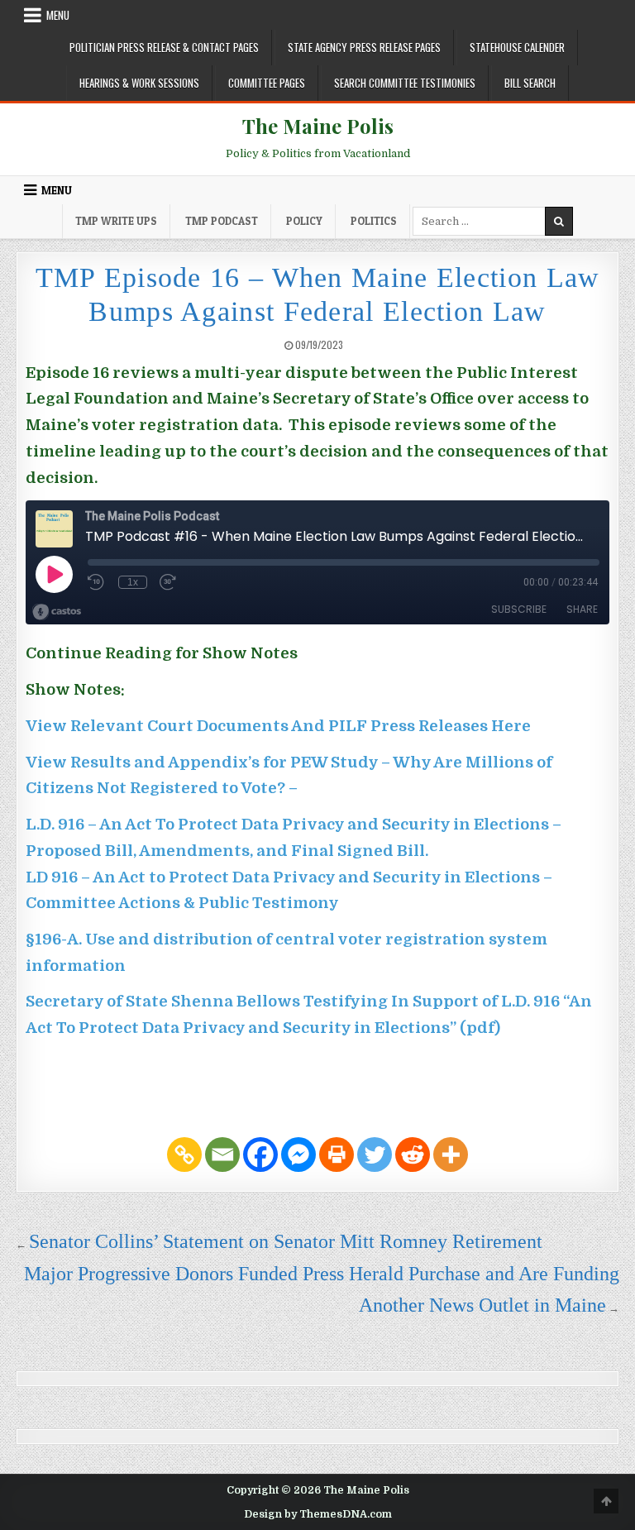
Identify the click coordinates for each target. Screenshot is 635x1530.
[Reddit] (412, 1154)
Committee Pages (266, 82)
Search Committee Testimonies (404, 82)
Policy (304, 220)
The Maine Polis (318, 125)
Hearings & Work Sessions (139, 82)
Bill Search (530, 82)
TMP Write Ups (116, 220)
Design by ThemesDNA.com (318, 1514)
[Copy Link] (184, 1154)
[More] (450, 1154)
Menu (57, 15)
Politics (374, 220)
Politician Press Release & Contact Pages (164, 47)
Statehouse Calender (517, 47)
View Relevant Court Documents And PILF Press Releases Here (278, 725)
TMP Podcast (221, 220)
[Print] (336, 1154)
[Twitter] (374, 1154)
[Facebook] (260, 1154)
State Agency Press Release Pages (364, 47)
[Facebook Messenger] (298, 1154)
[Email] (222, 1154)
